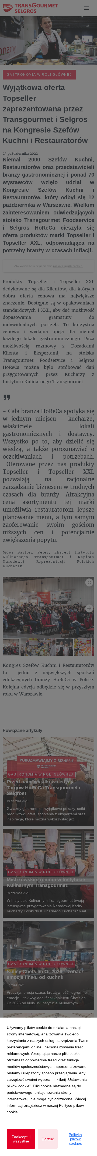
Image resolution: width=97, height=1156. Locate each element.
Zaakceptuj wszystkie (21, 1139)
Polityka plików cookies (75, 1138)
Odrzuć (47, 1139)
